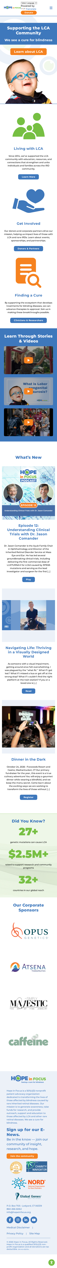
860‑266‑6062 (14, 1209)
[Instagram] (18, 1220)
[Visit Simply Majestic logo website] (28, 1003)
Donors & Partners (28, 248)
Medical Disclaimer (18, 1227)
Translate (31, 9)
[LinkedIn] (26, 1220)
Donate (29, 12)
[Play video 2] (28, 391)
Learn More (28, 177)
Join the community (22, 1156)
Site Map (34, 1233)
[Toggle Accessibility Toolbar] (51, 1262)
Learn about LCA (28, 52)
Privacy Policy (15, 1233)
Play (28, 579)
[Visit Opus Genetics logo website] (28, 930)
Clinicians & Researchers (28, 320)
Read (29, 691)
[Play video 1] (28, 360)
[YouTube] (33, 1220)
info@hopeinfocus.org (19, 1212)
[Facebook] (10, 1220)
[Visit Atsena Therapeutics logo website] (28, 967)
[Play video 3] (28, 422)
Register (29, 797)
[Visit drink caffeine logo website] (28, 1039)
